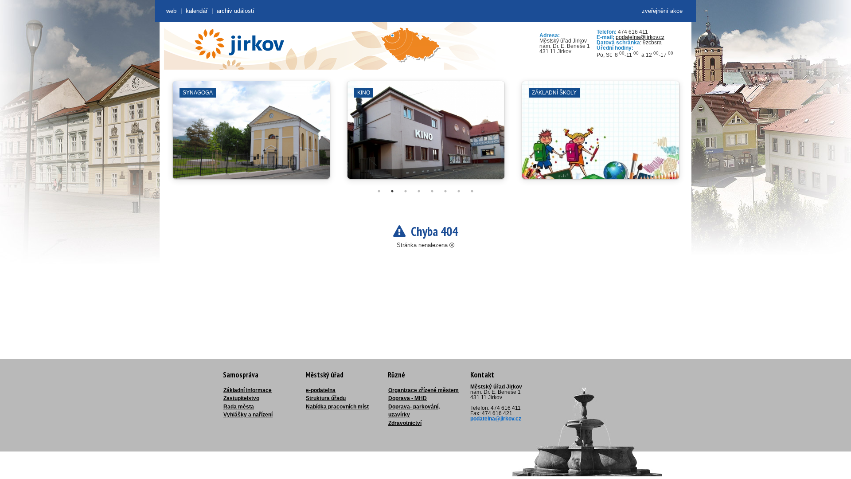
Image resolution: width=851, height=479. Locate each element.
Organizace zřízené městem (423, 390)
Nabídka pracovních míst (337, 406)
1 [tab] (379, 191)
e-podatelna (321, 390)
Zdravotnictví (405, 423)
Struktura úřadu (326, 398)
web (171, 11)
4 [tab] (418, 191)
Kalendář (196, 11)
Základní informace (247, 390)
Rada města (238, 406)
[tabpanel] (251, 134)
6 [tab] (445, 191)
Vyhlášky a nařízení (248, 414)
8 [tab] (472, 191)
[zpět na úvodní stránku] (239, 44)
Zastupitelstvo (241, 398)
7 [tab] (458, 191)
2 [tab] (392, 191)
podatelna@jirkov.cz (640, 37)
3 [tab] (405, 191)
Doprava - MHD (407, 398)
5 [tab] (432, 191)
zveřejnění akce (662, 11)
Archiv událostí (235, 11)
